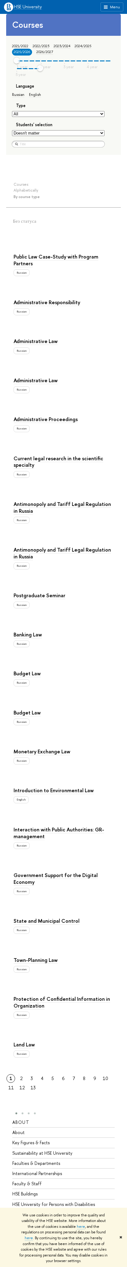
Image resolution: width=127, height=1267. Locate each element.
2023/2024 (62, 45)
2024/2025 (83, 45)
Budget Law (27, 673)
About (20, 1122)
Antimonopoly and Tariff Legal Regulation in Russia (62, 507)
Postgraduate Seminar (39, 595)
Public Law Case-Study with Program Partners (56, 260)
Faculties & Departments (36, 1163)
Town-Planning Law (36, 959)
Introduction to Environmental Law (54, 790)
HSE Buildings (25, 1194)
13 (33, 1088)
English (35, 94)
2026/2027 (44, 51)
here (81, 1226)
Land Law (24, 1044)
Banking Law (28, 634)
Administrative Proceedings (46, 419)
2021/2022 (20, 45)
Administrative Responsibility (47, 302)
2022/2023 (41, 45)
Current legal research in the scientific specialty (58, 462)
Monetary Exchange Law (42, 751)
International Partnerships (37, 1173)
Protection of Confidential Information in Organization (62, 1002)
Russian (18, 94)
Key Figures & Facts (31, 1142)
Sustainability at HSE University (42, 1153)
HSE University (28, 7)
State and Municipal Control (47, 920)
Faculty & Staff (27, 1183)
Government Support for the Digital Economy (56, 878)
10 (105, 1078)
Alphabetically (26, 190)
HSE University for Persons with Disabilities (53, 1204)
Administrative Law (36, 341)
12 (22, 1088)
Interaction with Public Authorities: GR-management (59, 833)
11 (11, 1088)
